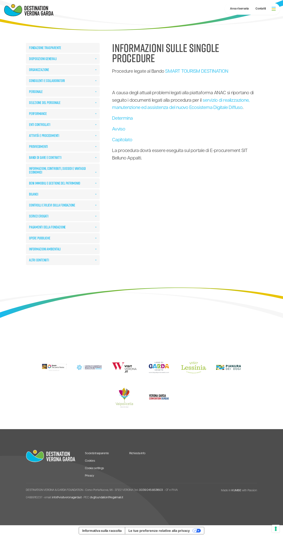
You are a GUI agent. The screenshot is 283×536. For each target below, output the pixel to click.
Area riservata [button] (239, 8)
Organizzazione (39, 69)
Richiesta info (137, 453)
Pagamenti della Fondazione (47, 227)
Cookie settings (94, 468)
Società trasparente (97, 453)
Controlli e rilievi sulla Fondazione (52, 205)
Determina (122, 118)
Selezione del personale (44, 102)
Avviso (118, 129)
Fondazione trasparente (45, 47)
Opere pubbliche (39, 238)
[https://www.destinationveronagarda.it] (50, 456)
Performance (38, 113)
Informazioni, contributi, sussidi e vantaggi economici (57, 170)
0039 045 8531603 (151, 490)
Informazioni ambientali (45, 249)
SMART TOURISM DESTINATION (196, 71)
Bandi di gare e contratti (45, 157)
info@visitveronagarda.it (67, 497)
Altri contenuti (39, 260)
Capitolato (122, 140)
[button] (274, 8)
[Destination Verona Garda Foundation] (28, 10)
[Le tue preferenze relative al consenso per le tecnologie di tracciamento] (276, 529)
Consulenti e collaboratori (47, 80)
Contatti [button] (260, 8)
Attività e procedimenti (44, 135)
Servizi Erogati (38, 216)
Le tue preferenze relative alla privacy (159, 531)
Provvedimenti (38, 146)
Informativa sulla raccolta (102, 531)
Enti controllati (39, 124)
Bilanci (33, 194)
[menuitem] (260, 9)
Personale (36, 91)
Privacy (89, 475)
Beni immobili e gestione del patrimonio (54, 183)
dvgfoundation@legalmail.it (106, 497)
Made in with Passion (239, 490)
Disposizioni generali (43, 58)
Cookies (90, 460)
